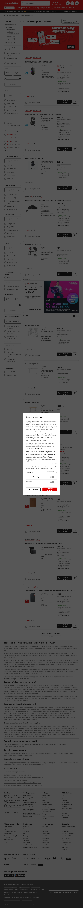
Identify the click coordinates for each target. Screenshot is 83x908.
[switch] (52, 477)
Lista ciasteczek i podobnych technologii (44, 468)
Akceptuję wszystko (50, 489)
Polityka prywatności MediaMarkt (33, 466)
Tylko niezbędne (33, 489)
